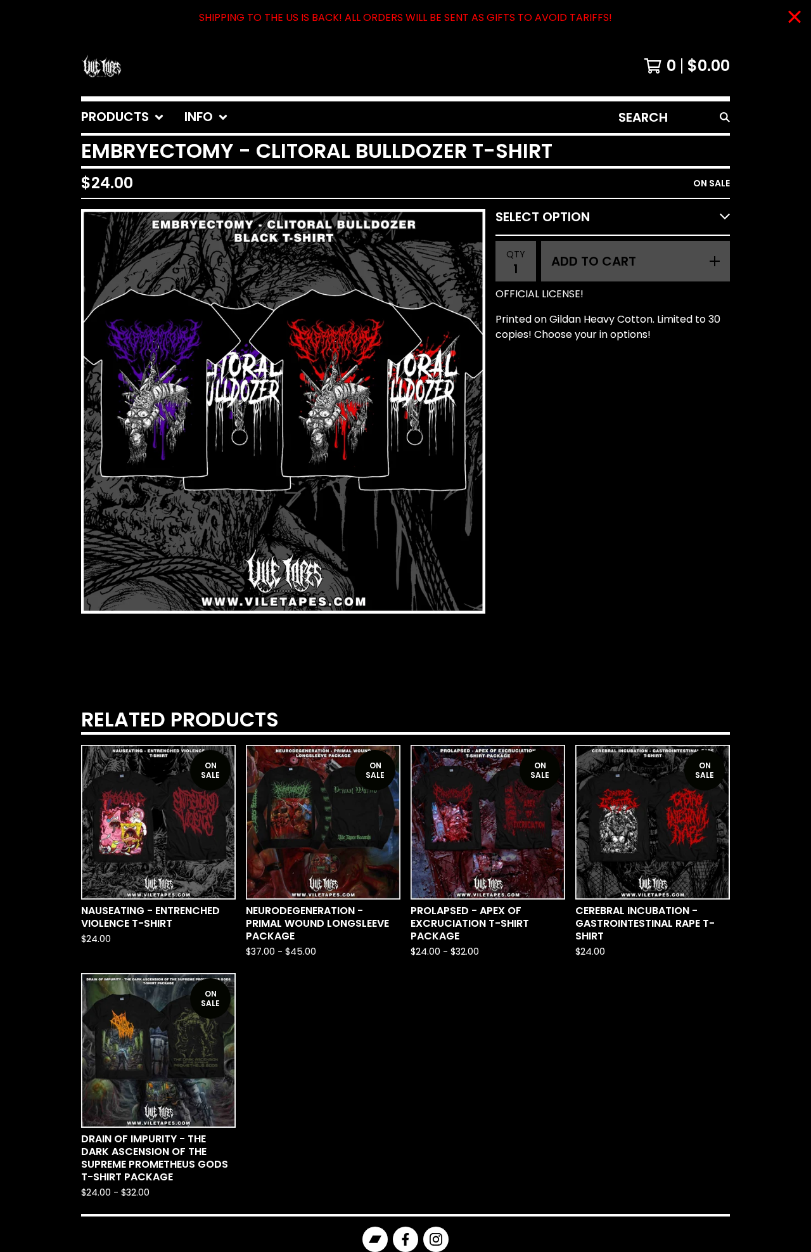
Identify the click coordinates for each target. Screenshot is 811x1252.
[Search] (725, 117)
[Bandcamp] (375, 1239)
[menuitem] (122, 117)
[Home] (101, 66)
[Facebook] (405, 1239)
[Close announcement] (794, 18)
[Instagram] (436, 1239)
